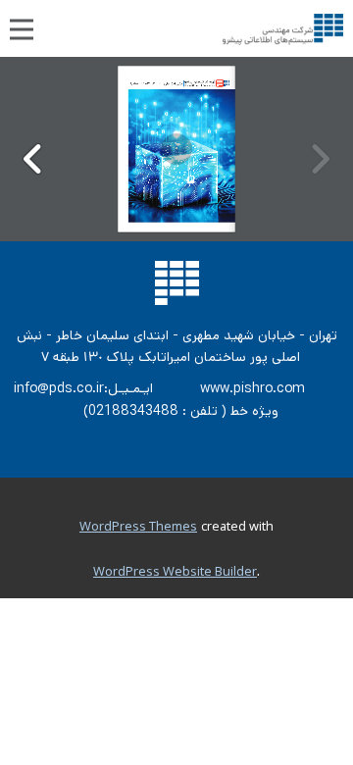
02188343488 (133, 411)
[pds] (283, 29)
